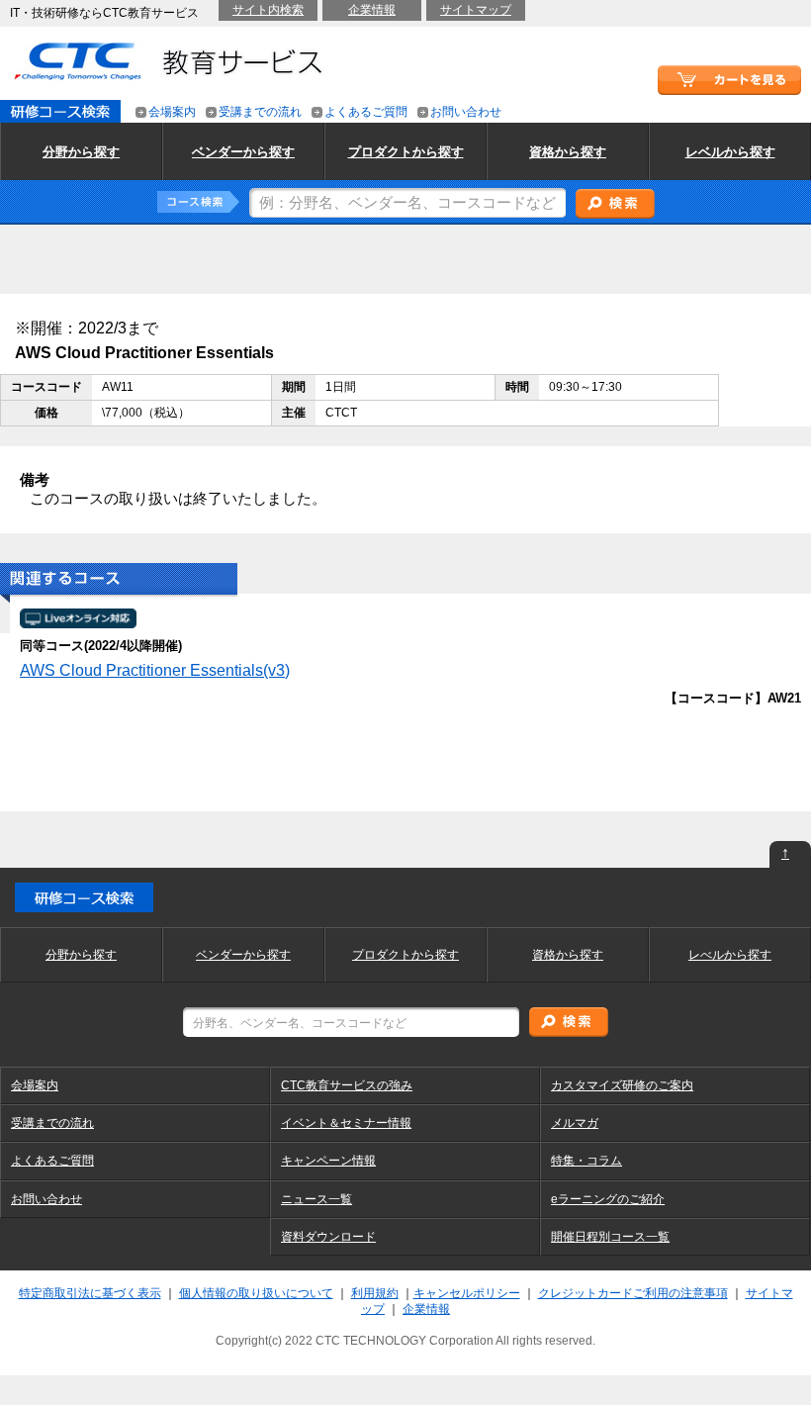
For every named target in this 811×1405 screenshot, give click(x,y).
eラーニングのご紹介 (608, 1199)
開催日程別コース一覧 (610, 1237)
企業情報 (372, 10)
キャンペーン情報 (328, 1161)
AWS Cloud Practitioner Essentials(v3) (155, 670)
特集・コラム (586, 1161)
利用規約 (375, 1293)
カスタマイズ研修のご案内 (622, 1085)
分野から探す (81, 955)
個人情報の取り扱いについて (256, 1293)
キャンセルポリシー (466, 1293)
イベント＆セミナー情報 (346, 1123)
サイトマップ (475, 10)
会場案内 (172, 112)
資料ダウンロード (328, 1237)
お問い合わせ (465, 112)
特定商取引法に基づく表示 (90, 1293)
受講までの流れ (260, 112)
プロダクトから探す (405, 955)
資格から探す (567, 955)
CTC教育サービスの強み (346, 1085)
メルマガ (574, 1123)
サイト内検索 (268, 10)
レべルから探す (729, 955)
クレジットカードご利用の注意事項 (633, 1293)
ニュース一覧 (316, 1199)
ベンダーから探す (243, 955)
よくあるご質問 (365, 112)
